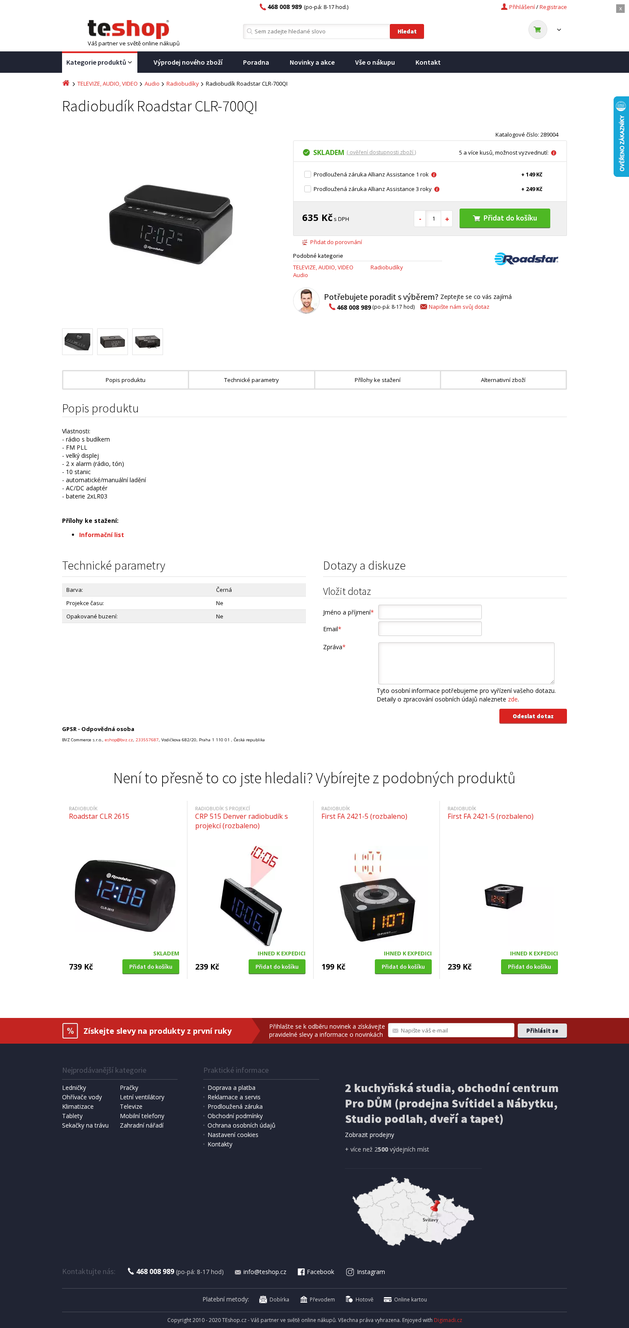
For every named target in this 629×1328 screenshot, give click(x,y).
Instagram (371, 1272)
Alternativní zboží (503, 380)
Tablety (72, 1116)
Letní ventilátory (142, 1097)
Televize (131, 1106)
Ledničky (74, 1087)
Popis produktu (125, 380)
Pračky (129, 1087)
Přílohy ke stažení (378, 380)
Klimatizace (78, 1106)
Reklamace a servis (234, 1097)
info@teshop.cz (264, 1272)
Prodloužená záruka (235, 1106)
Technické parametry (251, 380)
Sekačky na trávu (85, 1125)
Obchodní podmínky (235, 1116)
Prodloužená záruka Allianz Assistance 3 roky (373, 189)
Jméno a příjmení (348, 612)
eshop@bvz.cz (119, 740)
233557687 (147, 740)
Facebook (320, 1272)
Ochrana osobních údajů (242, 1125)
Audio (152, 83)
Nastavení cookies (233, 1135)
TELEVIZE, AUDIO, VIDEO (107, 83)
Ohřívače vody (82, 1097)
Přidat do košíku (510, 218)
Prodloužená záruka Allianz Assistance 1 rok (371, 174)
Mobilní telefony (142, 1116)
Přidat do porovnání (336, 242)
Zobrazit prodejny (369, 1135)
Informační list (101, 535)
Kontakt (428, 62)
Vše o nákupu (375, 62)
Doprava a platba (231, 1087)
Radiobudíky (182, 83)
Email (332, 629)
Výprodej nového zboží (188, 62)
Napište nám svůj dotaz (459, 306)
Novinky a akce (312, 62)
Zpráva (334, 647)
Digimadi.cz (448, 1320)
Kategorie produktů (96, 62)
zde (513, 699)
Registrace (553, 7)
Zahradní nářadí (141, 1125)
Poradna (256, 62)
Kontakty (220, 1144)
